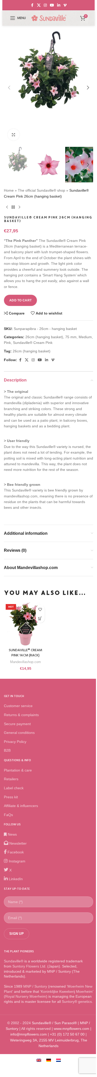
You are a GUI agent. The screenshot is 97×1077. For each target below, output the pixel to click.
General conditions (19, 733)
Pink (7, 343)
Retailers (11, 779)
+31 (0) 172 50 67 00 (67, 1034)
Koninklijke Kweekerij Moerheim (67, 991)
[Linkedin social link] (59, 5)
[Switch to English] (39, 1060)
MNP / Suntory (35, 986)
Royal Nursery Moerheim (25, 996)
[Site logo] (49, 18)
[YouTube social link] (52, 5)
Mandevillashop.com (25, 662)
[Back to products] (13, 207)
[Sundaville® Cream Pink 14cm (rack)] (25, 624)
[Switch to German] (49, 1060)
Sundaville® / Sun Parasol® (54, 1023)
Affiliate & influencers (21, 806)
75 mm (71, 337)
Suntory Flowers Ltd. (29, 966)
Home (9, 190)
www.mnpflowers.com (71, 1029)
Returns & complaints (21, 715)
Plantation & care (18, 770)
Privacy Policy (15, 742)
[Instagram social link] (45, 5)
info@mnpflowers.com (28, 1034)
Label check (14, 788)
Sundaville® (13, 961)
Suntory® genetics (77, 1001)
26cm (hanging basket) (44, 337)
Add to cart (20, 300)
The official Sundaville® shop (41, 190)
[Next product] (19, 207)
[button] (9, 87)
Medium (85, 337)
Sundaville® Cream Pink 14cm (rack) (25, 652)
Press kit (11, 797)
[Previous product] (7, 207)
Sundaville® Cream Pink (33, 343)
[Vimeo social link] (65, 5)
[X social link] (38, 5)
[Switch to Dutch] (58, 1060)
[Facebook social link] (32, 5)
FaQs (8, 815)
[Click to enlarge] (13, 134)
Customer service (18, 706)
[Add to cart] (40, 618)
